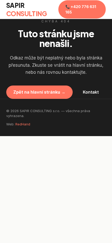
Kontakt (91, 92)
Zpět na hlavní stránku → (39, 92)
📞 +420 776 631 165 (80, 9)
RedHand (22, 124)
